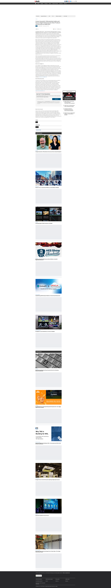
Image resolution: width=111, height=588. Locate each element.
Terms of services (47, 101)
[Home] (35, 4)
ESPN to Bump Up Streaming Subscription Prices (69, 98)
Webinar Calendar (58, 16)
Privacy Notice (40, 102)
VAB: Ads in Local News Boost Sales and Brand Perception (69, 106)
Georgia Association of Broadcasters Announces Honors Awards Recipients (68, 109)
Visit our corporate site (66, 572)
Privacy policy (57, 579)
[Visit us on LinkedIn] (67, 1)
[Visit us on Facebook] (64, 1)
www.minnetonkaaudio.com (40, 90)
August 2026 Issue (43, 16)
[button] (75, 1)
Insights (42, 3)
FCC (52, 16)
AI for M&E (65, 16)
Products (46, 3)
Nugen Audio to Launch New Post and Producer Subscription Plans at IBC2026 (69, 102)
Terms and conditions (39, 579)
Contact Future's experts (49, 579)
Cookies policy (67, 579)
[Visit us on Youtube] (69, 1)
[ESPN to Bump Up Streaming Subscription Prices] (69, 96)
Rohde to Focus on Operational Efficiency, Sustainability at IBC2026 (69, 114)
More (65, 3)
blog (36, 122)
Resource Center (55, 3)
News (38, 3)
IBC (49, 16)
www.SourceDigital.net (43, 76)
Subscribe (61, 3)
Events (50, 3)
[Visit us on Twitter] (66, 1)
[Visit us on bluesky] (70, 1)
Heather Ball (38, 129)
